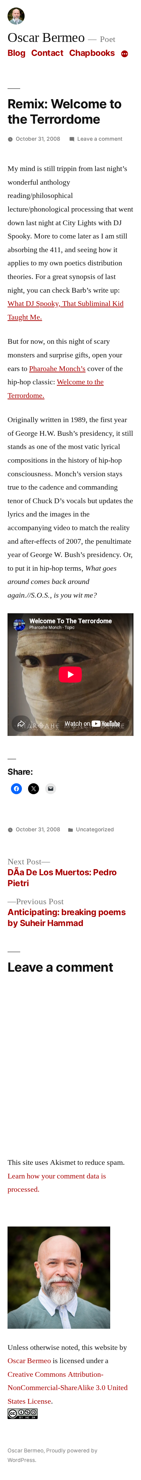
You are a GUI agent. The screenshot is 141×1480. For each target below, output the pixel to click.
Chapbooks (92, 53)
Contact (47, 53)
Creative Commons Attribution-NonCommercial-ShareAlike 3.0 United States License (68, 1388)
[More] (124, 54)
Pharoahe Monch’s (57, 368)
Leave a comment (100, 139)
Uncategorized (95, 829)
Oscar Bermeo (46, 37)
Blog (16, 53)
